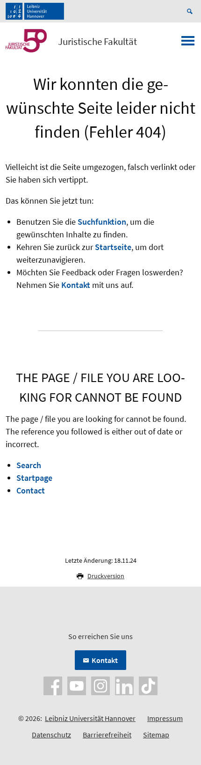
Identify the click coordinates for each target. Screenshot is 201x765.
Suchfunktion (102, 221)
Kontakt (75, 285)
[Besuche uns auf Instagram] (100, 685)
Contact (30, 490)
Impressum (165, 718)
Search (28, 465)
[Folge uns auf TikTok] (148, 685)
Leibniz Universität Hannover (90, 718)
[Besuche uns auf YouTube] (76, 685)
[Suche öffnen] (191, 11)
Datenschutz (51, 734)
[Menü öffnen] (187, 43)
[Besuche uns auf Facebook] (53, 685)
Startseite (113, 247)
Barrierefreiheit (107, 734)
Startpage (34, 477)
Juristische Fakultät (97, 41)
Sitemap (156, 734)
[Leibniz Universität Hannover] (35, 11)
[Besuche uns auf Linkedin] (124, 685)
